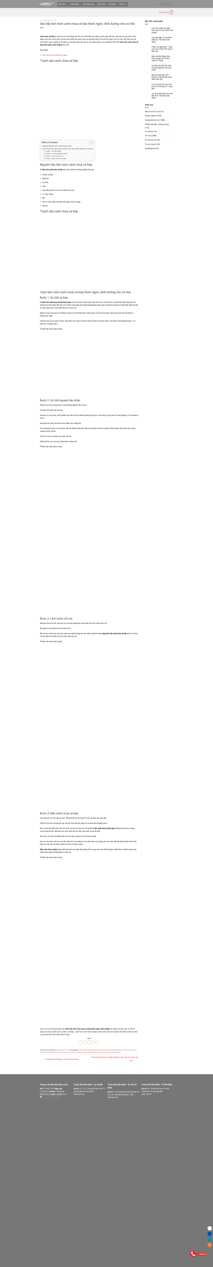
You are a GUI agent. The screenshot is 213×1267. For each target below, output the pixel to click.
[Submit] (171, 4)
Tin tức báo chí (150, 140)
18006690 (203, 1254)
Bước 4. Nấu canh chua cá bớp (56, 158)
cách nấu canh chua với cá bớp (56, 1052)
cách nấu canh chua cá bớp (87, 1050)
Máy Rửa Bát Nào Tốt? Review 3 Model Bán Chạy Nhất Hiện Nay (162, 77)
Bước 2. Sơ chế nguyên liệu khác (56, 153)
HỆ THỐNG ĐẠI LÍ (89, 4)
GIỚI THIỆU (62, 4)
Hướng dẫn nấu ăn (152, 120)
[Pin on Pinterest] (93, 1042)
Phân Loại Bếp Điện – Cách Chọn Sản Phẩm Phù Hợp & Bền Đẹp (162, 49)
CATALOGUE (101, 4)
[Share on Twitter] (85, 1042)
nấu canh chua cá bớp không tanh (110, 1052)
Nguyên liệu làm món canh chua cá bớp (57, 146)
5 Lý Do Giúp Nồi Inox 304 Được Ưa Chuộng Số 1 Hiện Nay (162, 86)
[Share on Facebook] (81, 1042)
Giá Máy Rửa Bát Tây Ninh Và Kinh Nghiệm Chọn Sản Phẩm (161, 68)
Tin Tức (53, 20)
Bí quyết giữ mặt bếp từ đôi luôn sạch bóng (62, 1059)
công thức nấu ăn (93, 1052)
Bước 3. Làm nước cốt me (54, 156)
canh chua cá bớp (81, 1052)
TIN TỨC (122, 4)
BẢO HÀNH (112, 4)
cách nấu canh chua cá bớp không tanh (108, 1050)
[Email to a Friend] (89, 1042)
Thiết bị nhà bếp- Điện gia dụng (157, 124)
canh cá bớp (71, 1052)
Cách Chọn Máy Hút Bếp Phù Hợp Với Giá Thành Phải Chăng (162, 30)
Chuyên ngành (45, 20)
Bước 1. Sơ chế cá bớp (53, 151)
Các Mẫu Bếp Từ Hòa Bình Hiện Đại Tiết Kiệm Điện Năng (162, 40)
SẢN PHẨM (74, 4)
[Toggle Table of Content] (90, 143)
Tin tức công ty (150, 144)
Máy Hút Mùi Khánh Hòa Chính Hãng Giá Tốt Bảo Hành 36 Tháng (161, 58)
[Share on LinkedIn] (97, 1042)
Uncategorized (150, 148)
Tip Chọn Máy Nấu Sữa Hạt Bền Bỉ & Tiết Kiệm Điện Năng (162, 96)
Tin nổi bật (149, 131)
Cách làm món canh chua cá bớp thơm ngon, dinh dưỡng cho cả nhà (68, 149)
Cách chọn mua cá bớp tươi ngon (54, 55)
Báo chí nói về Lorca (152, 111)
